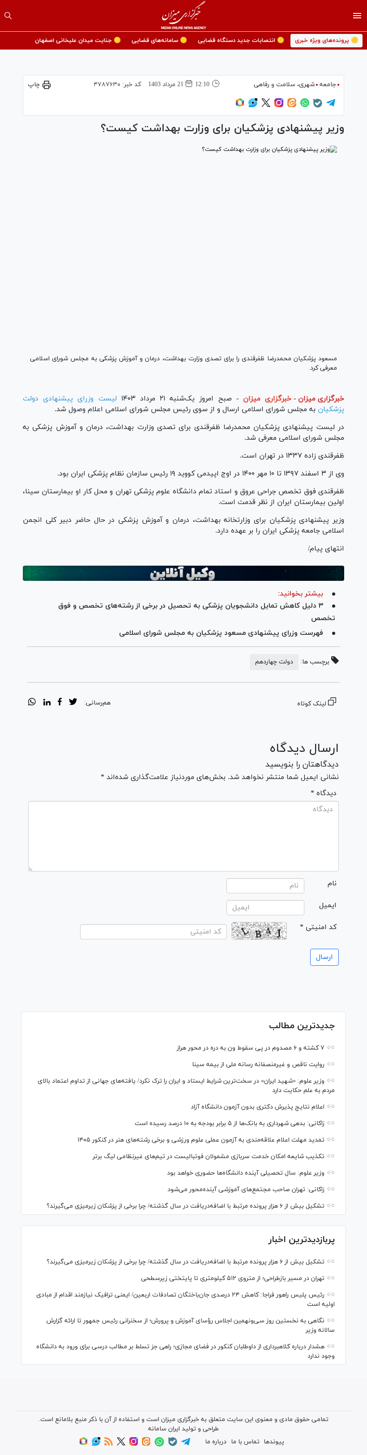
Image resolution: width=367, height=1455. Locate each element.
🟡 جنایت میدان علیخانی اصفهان (78, 41)
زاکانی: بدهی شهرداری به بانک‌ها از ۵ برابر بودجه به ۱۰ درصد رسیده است (229, 1123)
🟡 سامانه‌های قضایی (159, 41)
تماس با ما (245, 1442)
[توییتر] (265, 105)
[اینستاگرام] (278, 105)
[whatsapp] (32, 703)
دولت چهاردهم (274, 662)
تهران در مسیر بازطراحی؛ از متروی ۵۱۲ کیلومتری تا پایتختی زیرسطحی (232, 1278)
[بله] (317, 106)
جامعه (328, 84)
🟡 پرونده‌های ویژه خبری (326, 41)
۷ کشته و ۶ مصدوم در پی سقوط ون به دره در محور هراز (250, 1048)
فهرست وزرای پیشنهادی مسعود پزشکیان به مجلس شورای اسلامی (221, 633)
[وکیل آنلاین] (183, 573)
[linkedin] (47, 703)
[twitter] (73, 703)
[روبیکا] (239, 105)
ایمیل (328, 905)
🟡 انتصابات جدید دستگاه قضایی (241, 41)
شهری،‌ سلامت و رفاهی (284, 84)
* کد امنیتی (318, 927)
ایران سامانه (164, 1429)
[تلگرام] (330, 105)
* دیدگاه (324, 793)
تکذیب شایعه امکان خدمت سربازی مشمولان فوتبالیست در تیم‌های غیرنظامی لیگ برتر (208, 1156)
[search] (8, 15)
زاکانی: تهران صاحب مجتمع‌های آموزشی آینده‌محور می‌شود (245, 1189)
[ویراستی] (252, 105)
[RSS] (108, 1444)
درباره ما (215, 1442)
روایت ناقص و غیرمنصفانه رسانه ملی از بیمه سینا (258, 1064)
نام (332, 883)
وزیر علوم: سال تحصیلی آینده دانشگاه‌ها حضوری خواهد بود (245, 1173)
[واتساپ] (304, 105)
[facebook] (60, 703)
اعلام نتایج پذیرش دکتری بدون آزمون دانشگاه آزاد (257, 1107)
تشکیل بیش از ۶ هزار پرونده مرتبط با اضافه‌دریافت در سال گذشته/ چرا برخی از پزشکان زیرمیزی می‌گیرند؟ (185, 1206)
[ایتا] (291, 105)
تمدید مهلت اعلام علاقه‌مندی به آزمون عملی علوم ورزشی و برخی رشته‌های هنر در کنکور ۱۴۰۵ (200, 1140)
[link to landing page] (183, 15)
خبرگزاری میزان (321, 399)
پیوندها (274, 1442)
